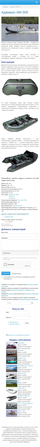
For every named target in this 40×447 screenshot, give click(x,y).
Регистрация (13, 322)
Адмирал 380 (9, 217)
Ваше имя (4, 232)
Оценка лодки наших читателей (11, 219)
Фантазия (21, 350)
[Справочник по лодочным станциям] (17, 335)
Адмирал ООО (17, 206)
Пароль (9, 317)
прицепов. (35, 299)
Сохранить (6, 273)
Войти (27, 323)
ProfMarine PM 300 (23, 396)
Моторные (12, 198)
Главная (5, 7)
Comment (4, 238)
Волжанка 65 (21, 373)
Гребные (11, 196)
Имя (7, 312)
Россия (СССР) (22, 200)
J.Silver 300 (21, 388)
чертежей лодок (25, 299)
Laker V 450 (21, 411)
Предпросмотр (16, 273)
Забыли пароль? (15, 324)
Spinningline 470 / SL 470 (25, 366)
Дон (19, 381)
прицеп (11, 294)
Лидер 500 (21, 343)
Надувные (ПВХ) (14, 194)
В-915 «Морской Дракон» (25, 403)
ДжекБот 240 (21, 358)
